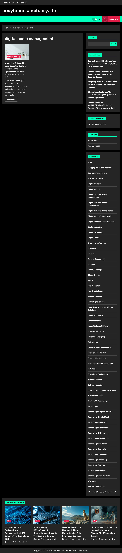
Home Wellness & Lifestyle (98, 326)
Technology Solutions (97, 470)
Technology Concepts (97, 449)
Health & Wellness (95, 291)
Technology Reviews (96, 465)
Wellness (92, 481)
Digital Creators (94, 184)
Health (90, 280)
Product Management (97, 358)
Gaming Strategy (95, 270)
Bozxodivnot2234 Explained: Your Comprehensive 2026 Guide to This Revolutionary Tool (102, 64)
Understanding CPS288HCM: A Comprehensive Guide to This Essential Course (100, 74)
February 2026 (94, 146)
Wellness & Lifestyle (96, 486)
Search (92, 37)
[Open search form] (99, 19)
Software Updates (95, 385)
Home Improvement (96, 302)
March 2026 (93, 141)
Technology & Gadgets (97, 422)
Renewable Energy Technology (100, 363)
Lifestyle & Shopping (96, 337)
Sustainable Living (95, 395)
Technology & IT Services (98, 433)
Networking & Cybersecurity (99, 347)
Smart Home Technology (98, 374)
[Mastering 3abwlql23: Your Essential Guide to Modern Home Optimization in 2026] (17, 52)
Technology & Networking (98, 438)
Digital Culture (94, 189)
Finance (91, 254)
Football (91, 264)
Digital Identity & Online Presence (101, 222)
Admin (9, 75)
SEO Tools (92, 369)
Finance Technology (96, 259)
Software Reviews (95, 379)
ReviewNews (71, 550)
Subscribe (113, 19)
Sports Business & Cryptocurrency (102, 390)
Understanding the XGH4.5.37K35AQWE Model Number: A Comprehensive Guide (101, 105)
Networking (93, 342)
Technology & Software (97, 444)
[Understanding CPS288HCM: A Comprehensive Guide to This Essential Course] (46, 515)
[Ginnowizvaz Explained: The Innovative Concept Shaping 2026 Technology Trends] (104, 515)
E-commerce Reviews (97, 243)
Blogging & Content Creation (99, 168)
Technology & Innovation (98, 428)
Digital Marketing (95, 227)
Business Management (97, 173)
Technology (93, 406)
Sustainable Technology (98, 401)
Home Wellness (94, 321)
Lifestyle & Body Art (96, 331)
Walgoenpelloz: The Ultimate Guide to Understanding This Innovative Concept (102, 84)
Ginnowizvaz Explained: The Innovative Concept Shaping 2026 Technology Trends (102, 95)
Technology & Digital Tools (99, 417)
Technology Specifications (99, 476)
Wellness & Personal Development (102, 492)
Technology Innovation (97, 454)
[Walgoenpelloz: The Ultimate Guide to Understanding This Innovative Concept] (75, 515)
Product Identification (97, 353)
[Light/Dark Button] (94, 19)
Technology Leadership (97, 460)
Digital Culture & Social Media (100, 216)
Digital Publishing (95, 232)
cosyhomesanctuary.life (29, 10)
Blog (90, 162)
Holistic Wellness (95, 296)
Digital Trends (93, 238)
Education (92, 248)
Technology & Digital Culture (99, 412)
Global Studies (94, 275)
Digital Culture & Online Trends (100, 211)
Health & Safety (94, 286)
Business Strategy (95, 178)
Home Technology (13, 57)
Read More (12, 100)
